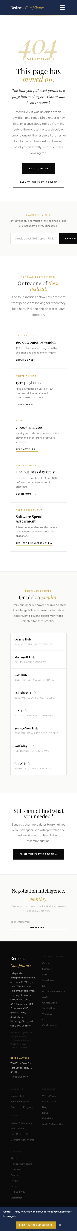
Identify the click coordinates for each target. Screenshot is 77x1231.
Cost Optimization (20, 1133)
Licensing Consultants (22, 1139)
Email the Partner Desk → (38, 854)
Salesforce (48, 980)
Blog (44, 1107)
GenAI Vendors (50, 1024)
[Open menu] (62, 7)
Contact (14, 1175)
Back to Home (38, 168)
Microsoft (47, 968)
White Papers (49, 1095)
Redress (27, 7)
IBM (44, 985)
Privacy (14, 1180)
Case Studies (49, 1101)
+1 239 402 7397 (19, 1077)
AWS (44, 996)
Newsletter (48, 1118)
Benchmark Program (21, 1107)
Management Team (21, 1163)
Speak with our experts (36, 1225)
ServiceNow (48, 1008)
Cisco (45, 1019)
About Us (15, 1158)
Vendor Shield (17, 1095)
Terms (13, 1186)
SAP (44, 974)
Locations (15, 1169)
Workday (47, 1013)
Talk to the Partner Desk (38, 182)
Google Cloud (49, 1002)
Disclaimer (16, 1197)
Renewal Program (20, 1101)
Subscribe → (38, 927)
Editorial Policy (18, 1191)
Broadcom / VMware (53, 991)
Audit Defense (18, 1128)
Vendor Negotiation (21, 1122)
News (45, 1112)
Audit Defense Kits (52, 1124)
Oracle (46, 963)
